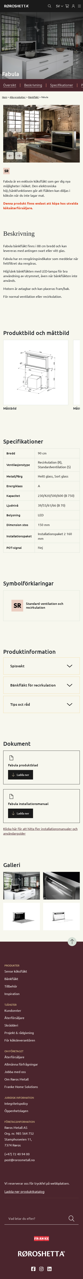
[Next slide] (18, 155)
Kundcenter (12, 1010)
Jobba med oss (15, 1072)
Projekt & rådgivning (19, 1033)
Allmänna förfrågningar (21, 1064)
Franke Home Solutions (21, 1087)
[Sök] (71, 1218)
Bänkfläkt (33, 97)
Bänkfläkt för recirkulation (33, 685)
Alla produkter (18, 97)
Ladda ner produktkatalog (24, 1191)
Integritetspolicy (16, 1103)
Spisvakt (17, 666)
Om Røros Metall (16, 1079)
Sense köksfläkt (15, 971)
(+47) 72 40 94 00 (17, 1154)
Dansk (41, 16)
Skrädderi (11, 1025)
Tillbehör (10, 986)
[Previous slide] (10, 155)
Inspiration (12, 994)
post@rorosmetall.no (19, 1160)
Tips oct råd (20, 704)
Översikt (9, 85)
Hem (4, 97)
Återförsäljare (14, 1018)
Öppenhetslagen (16, 1111)
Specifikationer (61, 85)
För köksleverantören (19, 1040)
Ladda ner (23, 774)
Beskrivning (33, 85)
